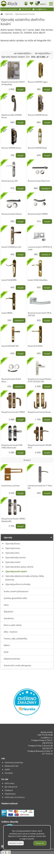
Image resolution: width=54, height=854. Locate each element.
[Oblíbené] (31, 4)
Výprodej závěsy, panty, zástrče (19, 566)
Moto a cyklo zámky (13, 625)
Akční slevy (9, 783)
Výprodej (9, 14)
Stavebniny (9, 618)
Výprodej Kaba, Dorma (15, 557)
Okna (6, 605)
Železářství (8, 611)
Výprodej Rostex (12, 543)
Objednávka (10, 793)
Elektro (7, 645)
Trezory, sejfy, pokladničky (15, 638)
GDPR (7, 769)
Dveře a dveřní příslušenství (16, 591)
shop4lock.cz (40, 9)
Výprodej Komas (12, 548)
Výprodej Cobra (12, 552)
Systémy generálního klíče (15, 598)
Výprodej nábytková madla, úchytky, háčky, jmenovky (24, 578)
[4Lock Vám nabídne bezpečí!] (2, 14)
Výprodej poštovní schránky (17, 584)
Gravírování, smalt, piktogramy (17, 665)
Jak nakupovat (11, 786)
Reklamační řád (11, 766)
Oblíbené (9, 790)
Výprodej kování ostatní (25, 14)
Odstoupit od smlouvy (15, 797)
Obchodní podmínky (14, 762)
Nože (6, 652)
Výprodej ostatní (12, 562)
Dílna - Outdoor (11, 631)
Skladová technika (12, 658)
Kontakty (9, 773)
